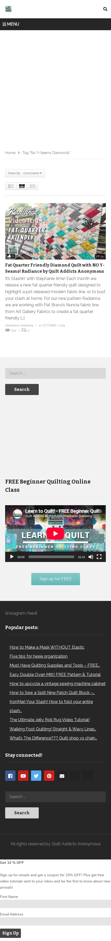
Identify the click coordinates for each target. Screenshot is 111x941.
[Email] (62, 775)
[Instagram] (75, 775)
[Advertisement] (55, 88)
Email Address (11, 914)
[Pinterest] (49, 775)
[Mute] (90, 556)
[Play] (11, 556)
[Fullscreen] (99, 556)
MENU (13, 24)
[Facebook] (10, 775)
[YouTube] (23, 775)
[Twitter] (36, 775)
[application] (55, 533)
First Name (9, 897)
